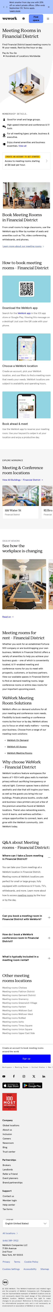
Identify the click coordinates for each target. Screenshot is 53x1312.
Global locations (11, 1125)
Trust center (9, 1152)
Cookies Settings (11, 1269)
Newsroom (8, 1143)
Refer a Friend (10, 1174)
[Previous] (3, 7)
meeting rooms (25, 895)
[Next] (6, 7)
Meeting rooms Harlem (14, 1007)
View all (22, 146)
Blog (5, 1147)
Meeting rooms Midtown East (17, 1010)
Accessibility (30, 1269)
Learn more (15, 11)
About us (7, 1130)
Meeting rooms (21, 1067)
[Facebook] (13, 1076)
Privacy (6, 1262)
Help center (9, 1205)
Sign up (26, 1058)
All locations (9, 1233)
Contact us (8, 1196)
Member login (10, 1200)
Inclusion (7, 1134)
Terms (17, 1262)
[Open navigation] (48, 18)
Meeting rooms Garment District (19, 995)
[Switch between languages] (23, 18)
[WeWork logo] (9, 18)
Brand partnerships (13, 1182)
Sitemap (44, 1269)
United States (38, 1067)
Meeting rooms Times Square (17, 1025)
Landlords (8, 1169)
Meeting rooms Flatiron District (18, 991)
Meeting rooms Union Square (17, 1029)
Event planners (10, 1178)
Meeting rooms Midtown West (17, 1014)
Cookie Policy (31, 1262)
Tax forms (8, 1209)
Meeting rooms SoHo (13, 1022)
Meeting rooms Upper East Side (18, 1033)
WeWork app (24, 313)
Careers (7, 1138)
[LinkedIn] (43, 1076)
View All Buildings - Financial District (21, 480)
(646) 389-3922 (10, 1240)
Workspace (7, 1067)
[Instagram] (23, 1076)
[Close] (49, 7)
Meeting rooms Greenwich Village (19, 1003)
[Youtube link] (3, 1076)
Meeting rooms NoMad (14, 1018)
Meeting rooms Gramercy (15, 999)
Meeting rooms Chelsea (14, 988)
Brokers (7, 1165)
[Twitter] (33, 1076)
